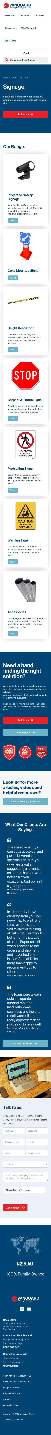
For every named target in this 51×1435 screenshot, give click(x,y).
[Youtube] (29, 1309)
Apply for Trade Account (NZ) (17, 1376)
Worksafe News (10, 1405)
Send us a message (12, 1343)
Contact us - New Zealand (17, 1335)
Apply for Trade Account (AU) (17, 1382)
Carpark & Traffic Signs (25, 400)
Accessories (17, 612)
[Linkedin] (22, 1309)
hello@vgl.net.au (10, 1358)
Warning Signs (18, 540)
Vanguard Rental (11, 1387)
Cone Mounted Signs (23, 271)
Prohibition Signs (20, 469)
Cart (26, 53)
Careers (7, 1399)
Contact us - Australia (15, 1354)
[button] (10, 16)
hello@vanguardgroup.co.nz (16, 1339)
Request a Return (11, 1393)
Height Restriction (21, 328)
